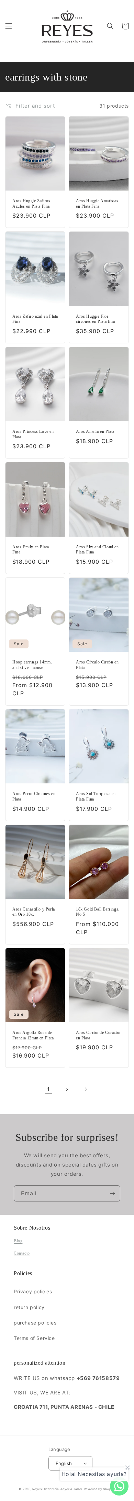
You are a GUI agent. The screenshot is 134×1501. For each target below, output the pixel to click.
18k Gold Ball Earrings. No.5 (98, 912)
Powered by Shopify (99, 1489)
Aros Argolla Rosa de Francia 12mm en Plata (33, 1035)
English (64, 1463)
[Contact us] (119, 1486)
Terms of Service (34, 1338)
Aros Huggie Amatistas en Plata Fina (97, 203)
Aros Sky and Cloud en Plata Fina (97, 550)
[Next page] (85, 1089)
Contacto (22, 1253)
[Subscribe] (112, 1193)
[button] (8, 26)
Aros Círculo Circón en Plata (97, 665)
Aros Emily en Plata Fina (30, 550)
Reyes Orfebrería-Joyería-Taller (57, 1489)
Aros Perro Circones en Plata (33, 796)
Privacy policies (33, 1291)
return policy (29, 1307)
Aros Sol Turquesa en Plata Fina (96, 796)
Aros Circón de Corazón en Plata (98, 1035)
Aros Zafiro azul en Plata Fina (35, 319)
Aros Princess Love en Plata (33, 434)
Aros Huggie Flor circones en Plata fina (95, 319)
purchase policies (35, 1323)
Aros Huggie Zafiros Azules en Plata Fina (31, 203)
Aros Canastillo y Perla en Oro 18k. (33, 912)
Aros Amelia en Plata (95, 431)
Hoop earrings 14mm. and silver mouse (32, 665)
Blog (18, 1240)
